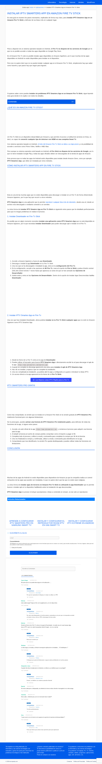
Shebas (37, 658)
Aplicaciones (40, 7)
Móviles (81, 2)
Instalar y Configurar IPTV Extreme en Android (80, 522)
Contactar (69, 761)
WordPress (91, 2)
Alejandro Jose (39, 678)
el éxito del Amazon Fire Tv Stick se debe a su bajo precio (58, 144)
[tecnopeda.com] (13, 2)
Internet (72, 2)
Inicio (31, 7)
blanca (37, 613)
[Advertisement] (51, 35)
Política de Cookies (91, 761)
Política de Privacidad (79, 761)
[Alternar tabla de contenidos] (72, 101)
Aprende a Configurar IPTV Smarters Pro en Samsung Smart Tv (21, 523)
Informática (52, 2)
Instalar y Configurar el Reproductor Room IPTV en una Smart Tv (51, 523)
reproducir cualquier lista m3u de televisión (60, 202)
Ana (36, 727)
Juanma (37, 707)
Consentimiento (15, 541)
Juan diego (38, 592)
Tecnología (63, 2)
